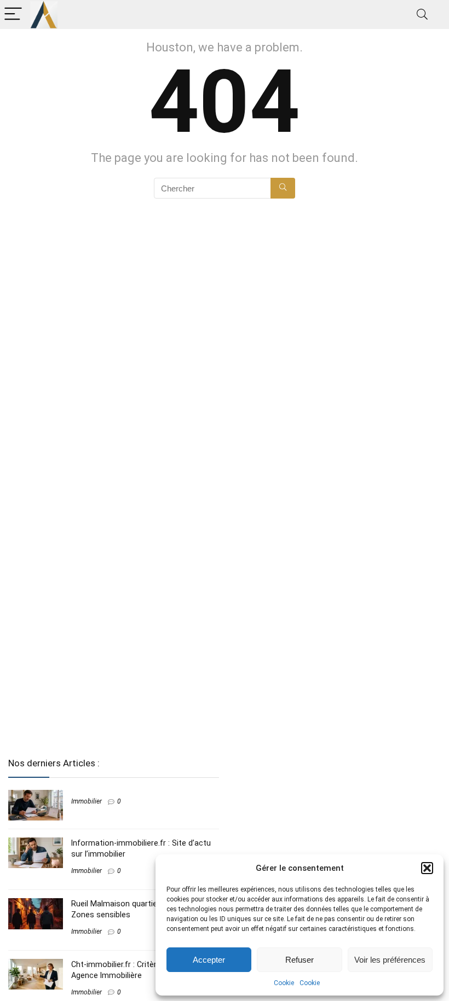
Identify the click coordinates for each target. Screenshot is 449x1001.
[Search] (422, 14)
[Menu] (13, 14)
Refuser (299, 959)
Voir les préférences (389, 959)
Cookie (284, 983)
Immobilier (86, 801)
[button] (427, 868)
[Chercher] (282, 188)
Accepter (209, 959)
